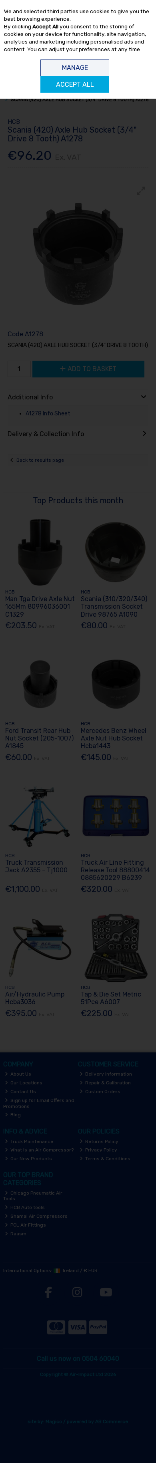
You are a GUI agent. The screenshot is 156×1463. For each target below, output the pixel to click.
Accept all (75, 84)
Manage (75, 67)
